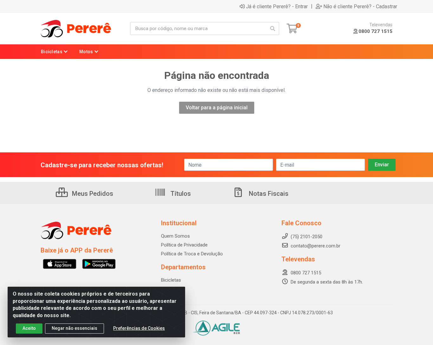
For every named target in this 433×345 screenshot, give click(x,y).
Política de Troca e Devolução (192, 254)
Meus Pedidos (91, 193)
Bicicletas (171, 280)
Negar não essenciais (74, 328)
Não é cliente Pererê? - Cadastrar (360, 6)
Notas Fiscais (267, 193)
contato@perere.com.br (315, 246)
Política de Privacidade (184, 245)
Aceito (29, 328)
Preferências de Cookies (139, 328)
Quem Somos (175, 236)
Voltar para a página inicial (217, 108)
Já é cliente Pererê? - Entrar (277, 6)
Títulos (180, 193)
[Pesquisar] (272, 28)
